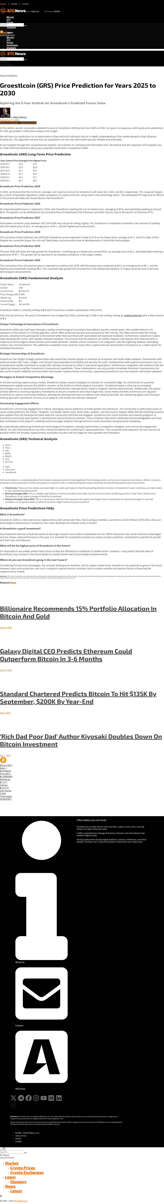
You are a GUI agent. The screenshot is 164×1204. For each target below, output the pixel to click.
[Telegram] (21, 1098)
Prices (10, 22)
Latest (16, 1190)
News (10, 1186)
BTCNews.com (20, 1201)
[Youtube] (43, 1098)
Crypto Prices (22, 1167)
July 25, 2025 (6, 670)
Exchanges (12, 45)
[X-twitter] (13, 1098)
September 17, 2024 (9, 120)
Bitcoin (10, 17)
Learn (10, 1177)
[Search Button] (25, 25)
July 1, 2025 (5, 755)
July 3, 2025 (5, 712)
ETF (9, 19)
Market (12, 1163)
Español (14, 4)
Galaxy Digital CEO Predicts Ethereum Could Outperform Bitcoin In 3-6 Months (66, 654)
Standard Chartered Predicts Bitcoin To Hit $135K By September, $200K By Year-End (78, 697)
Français (25, 4)
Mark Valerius (20, 117)
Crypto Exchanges (27, 1172)
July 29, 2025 (6, 627)
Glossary (11, 27)
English (3, 4)
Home (3, 75)
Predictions (11, 75)
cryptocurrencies (133, 315)
